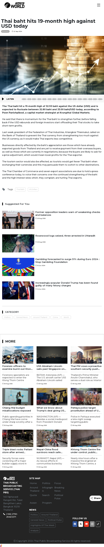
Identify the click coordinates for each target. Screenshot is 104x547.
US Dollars (33, 189)
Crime (55, 317)
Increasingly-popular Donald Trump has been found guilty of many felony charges (66, 284)
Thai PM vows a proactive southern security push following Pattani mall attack (86, 367)
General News (22, 317)
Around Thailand (40, 317)
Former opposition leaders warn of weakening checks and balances (67, 213)
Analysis (34, 530)
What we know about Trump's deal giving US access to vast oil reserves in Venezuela (50, 409)
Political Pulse (55, 520)
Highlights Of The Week (42, 525)
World (66, 317)
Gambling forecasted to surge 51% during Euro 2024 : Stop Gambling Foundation (67, 260)
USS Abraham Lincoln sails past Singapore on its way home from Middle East (50, 367)
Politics (7, 317)
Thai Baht (20, 189)
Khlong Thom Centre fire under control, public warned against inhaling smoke (85, 451)
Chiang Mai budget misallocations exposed (16, 409)
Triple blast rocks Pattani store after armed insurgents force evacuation (17, 451)
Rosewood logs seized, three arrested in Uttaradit (65, 235)
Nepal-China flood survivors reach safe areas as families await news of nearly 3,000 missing (50, 451)
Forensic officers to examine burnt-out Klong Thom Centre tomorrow (17, 367)
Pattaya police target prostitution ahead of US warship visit (85, 409)
